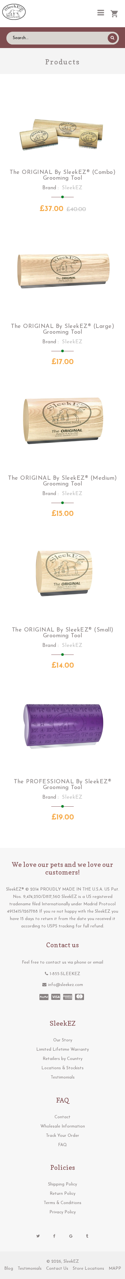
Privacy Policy (62, 1212)
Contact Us (57, 1269)
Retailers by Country (62, 1059)
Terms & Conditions (62, 1203)
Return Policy (62, 1194)
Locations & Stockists (62, 1068)
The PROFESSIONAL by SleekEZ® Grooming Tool (62, 785)
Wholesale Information (62, 1126)
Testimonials (63, 1077)
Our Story (62, 1040)
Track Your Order (62, 1136)
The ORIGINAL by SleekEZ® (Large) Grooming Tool (62, 329)
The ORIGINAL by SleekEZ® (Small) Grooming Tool (62, 633)
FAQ (62, 1145)
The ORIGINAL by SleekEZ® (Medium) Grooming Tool (62, 481)
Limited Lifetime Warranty (62, 1049)
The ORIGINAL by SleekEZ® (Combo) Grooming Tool (62, 175)
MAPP (115, 1269)
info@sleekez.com (65, 985)
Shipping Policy (62, 1184)
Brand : (50, 188)
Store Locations (88, 1269)
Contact (62, 1117)
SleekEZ (71, 1261)
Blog (8, 1269)
